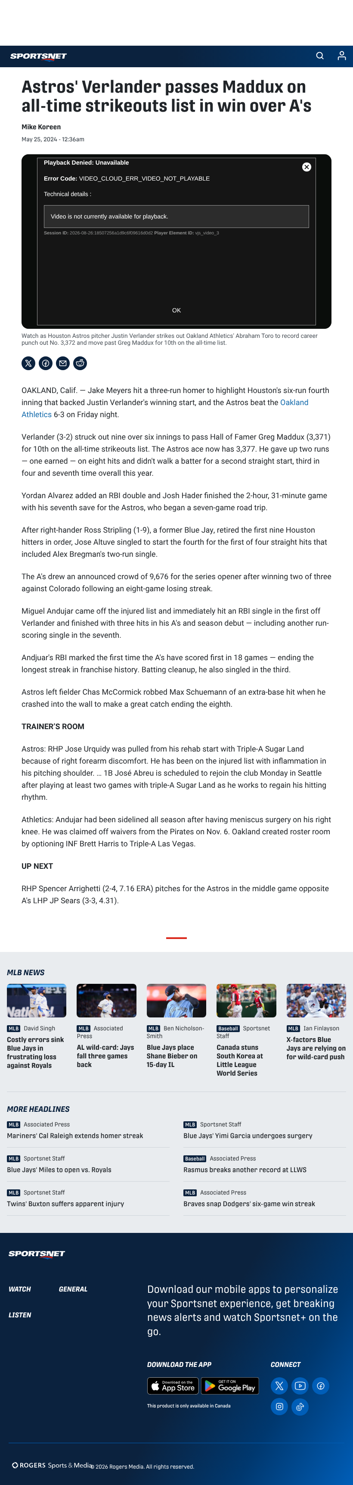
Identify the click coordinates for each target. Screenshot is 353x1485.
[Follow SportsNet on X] (279, 1386)
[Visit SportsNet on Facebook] (320, 1386)
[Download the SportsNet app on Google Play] (230, 1386)
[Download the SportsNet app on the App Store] (173, 1386)
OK (176, 310)
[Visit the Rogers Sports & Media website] (52, 1465)
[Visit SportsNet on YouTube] (300, 1386)
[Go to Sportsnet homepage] (38, 57)
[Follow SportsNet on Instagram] (279, 1406)
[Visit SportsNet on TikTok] (300, 1406)
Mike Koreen (41, 127)
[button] (320, 56)
